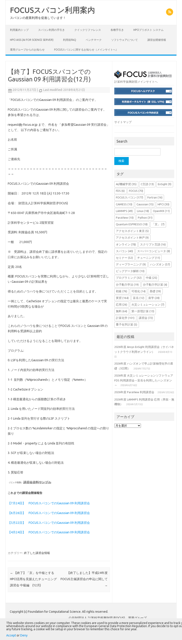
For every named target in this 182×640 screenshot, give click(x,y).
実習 (122, 297)
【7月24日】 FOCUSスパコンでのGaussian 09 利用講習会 (49, 503)
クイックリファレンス (87, 29)
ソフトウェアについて (124, 39)
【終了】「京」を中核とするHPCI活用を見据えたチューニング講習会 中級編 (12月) (33, 579)
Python (145, 217)
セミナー (124, 257)
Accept (11, 635)
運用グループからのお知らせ (27, 49)
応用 (121, 304)
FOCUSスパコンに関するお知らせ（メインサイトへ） (86, 49)
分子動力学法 (127, 284)
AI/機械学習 (126, 184)
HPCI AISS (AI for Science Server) (31, 39)
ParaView (125, 217)
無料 (121, 311)
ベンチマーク (94, 39)
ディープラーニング (131, 264)
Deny (24, 635)
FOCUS (136, 190)
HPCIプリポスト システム (148, 29)
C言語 (147, 184)
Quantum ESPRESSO (132, 224)
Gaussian (145, 204)
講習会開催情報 (156, 39)
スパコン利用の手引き (51, 29)
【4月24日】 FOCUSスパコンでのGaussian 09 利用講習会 (49, 532)
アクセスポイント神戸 (132, 237)
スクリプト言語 (153, 244)
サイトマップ (123, 122)
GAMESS (124, 204)
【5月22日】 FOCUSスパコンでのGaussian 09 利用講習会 (49, 522)
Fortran (154, 197)
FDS (120, 190)
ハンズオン (160, 264)
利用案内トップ (19, 29)
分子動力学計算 (155, 284)
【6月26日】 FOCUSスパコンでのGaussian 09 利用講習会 (49, 513)
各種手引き (117, 29)
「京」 (158, 224)
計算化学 (125, 317)
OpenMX (161, 210)
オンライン (126, 244)
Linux (143, 210)
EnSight (164, 184)
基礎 (155, 291)
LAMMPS (124, 210)
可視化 (138, 291)
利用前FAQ (69, 39)
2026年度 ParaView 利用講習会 (134, 392)
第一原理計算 (142, 311)
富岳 (138, 297)
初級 (121, 291)
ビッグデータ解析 (130, 271)
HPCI (163, 204)
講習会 (146, 317)
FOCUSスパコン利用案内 (52, 10)
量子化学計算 (126, 324)
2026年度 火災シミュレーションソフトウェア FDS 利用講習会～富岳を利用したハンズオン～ (143, 380)
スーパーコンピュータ (153, 251)
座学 (154, 297)
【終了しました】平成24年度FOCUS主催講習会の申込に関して (84, 579)
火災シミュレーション (147, 304)
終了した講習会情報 (37, 552)
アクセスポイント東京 (132, 230)
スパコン (124, 251)
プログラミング (129, 277)
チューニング (148, 257)
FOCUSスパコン (129, 197)
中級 (151, 277)
